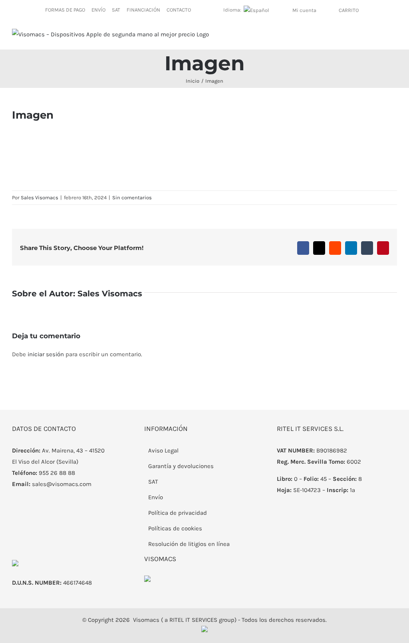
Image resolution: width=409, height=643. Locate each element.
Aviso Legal (163, 450)
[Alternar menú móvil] (394, 37)
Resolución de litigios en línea (189, 544)
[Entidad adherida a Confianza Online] (147, 581)
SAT (153, 481)
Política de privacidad (177, 512)
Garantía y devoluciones (181, 466)
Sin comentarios (132, 197)
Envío (155, 497)
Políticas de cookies (175, 528)
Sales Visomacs (39, 197)
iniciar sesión (47, 354)
